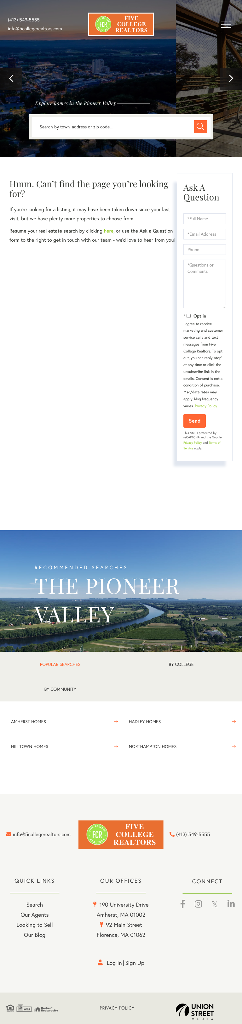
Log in (114, 962)
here (108, 231)
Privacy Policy (206, 406)
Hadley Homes (145, 721)
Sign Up (134, 962)
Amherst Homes (28, 721)
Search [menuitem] (34, 904)
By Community (60, 689)
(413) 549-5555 (24, 20)
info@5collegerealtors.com (35, 28)
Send (194, 420)
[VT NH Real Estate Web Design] (206, 1012)
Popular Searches (60, 664)
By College (181, 664)
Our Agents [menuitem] (34, 914)
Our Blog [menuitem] (35, 934)
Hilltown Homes (29, 746)
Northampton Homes (152, 746)
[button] (11, 79)
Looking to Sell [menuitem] (34, 924)
